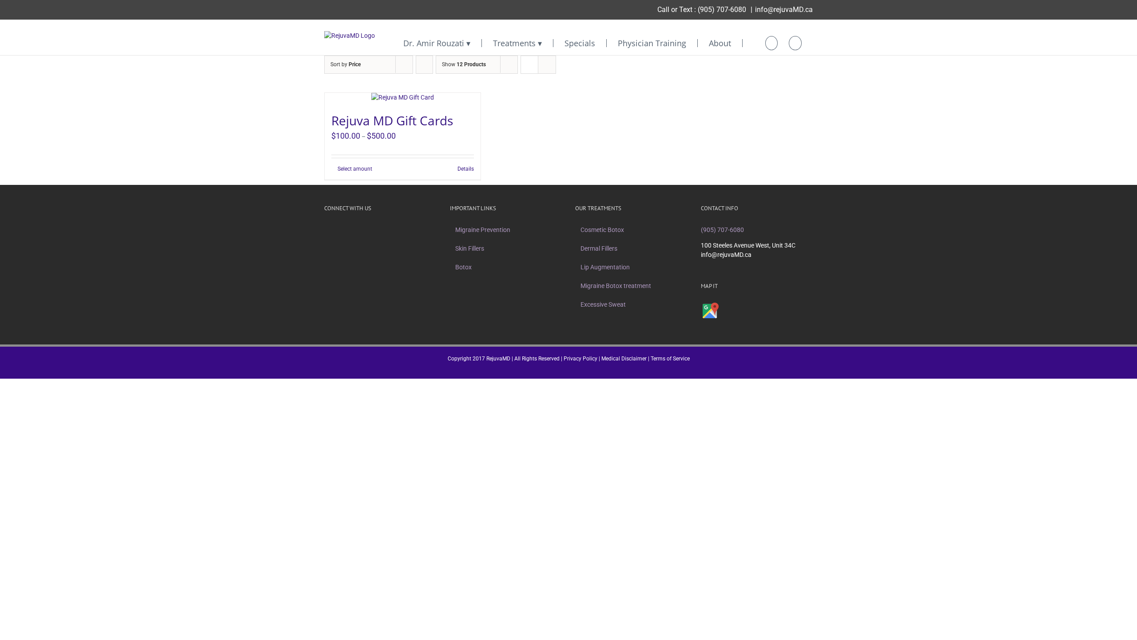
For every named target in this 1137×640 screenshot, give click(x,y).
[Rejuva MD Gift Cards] (403, 97)
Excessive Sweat (603, 304)
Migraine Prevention (482, 229)
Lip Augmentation (605, 267)
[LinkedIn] (373, 229)
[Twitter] (338, 229)
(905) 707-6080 (722, 9)
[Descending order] (424, 65)
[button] (795, 43)
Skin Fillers (469, 248)
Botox (463, 267)
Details (465, 169)
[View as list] (547, 64)
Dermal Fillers (598, 248)
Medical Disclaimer (624, 359)
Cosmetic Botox (602, 229)
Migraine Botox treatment (615, 285)
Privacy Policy (580, 359)
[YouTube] (361, 229)
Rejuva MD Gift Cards (392, 120)
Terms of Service (670, 359)
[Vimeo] (350, 229)
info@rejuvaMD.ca (784, 9)
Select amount (355, 169)
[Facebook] (327, 229)
